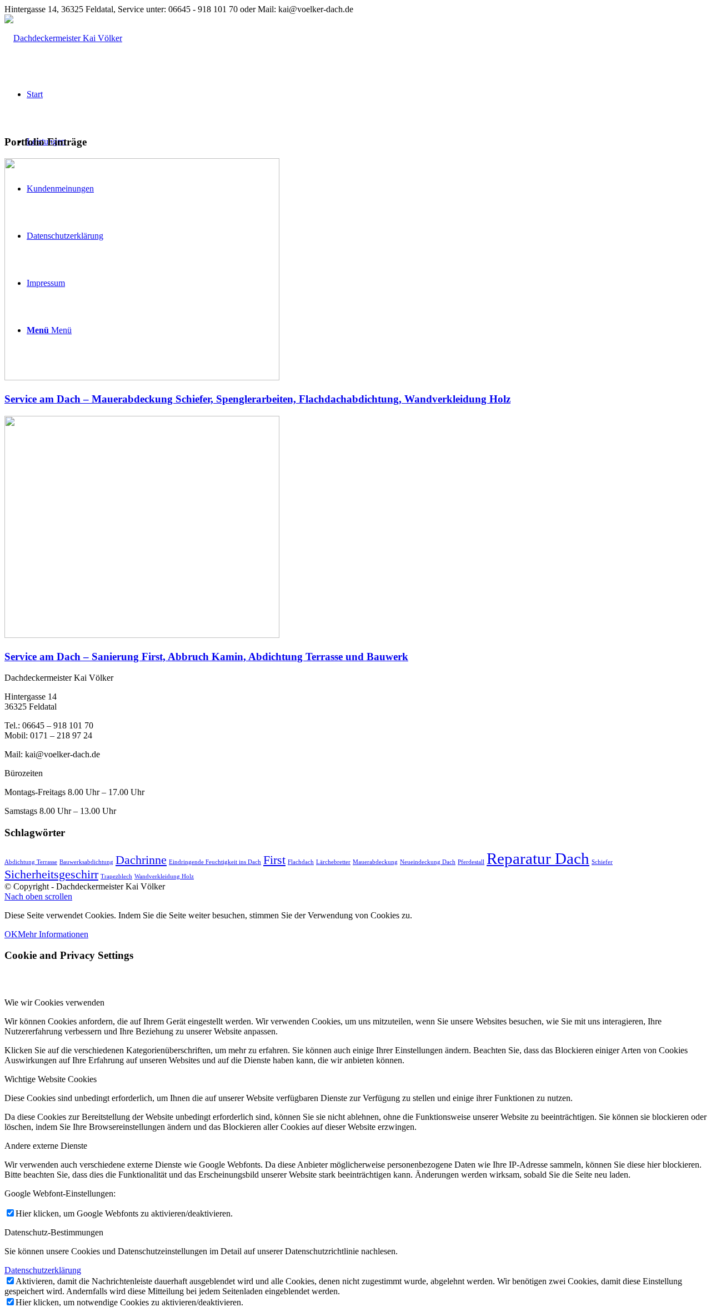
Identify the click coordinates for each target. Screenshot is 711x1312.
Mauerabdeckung (375, 862)
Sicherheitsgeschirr (51, 874)
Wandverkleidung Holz (164, 876)
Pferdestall (471, 862)
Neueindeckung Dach (427, 862)
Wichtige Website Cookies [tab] (50, 1079)
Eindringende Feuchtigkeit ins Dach (215, 862)
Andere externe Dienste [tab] (45, 1145)
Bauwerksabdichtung (86, 862)
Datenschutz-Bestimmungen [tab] (53, 1232)
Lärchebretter (333, 862)
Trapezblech (116, 876)
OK (11, 934)
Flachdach (301, 862)
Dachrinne (141, 860)
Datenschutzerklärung (42, 1270)
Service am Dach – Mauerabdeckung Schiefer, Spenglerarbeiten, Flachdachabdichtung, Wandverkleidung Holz (257, 399)
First (274, 860)
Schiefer (602, 862)
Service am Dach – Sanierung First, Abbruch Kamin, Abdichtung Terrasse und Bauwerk (206, 656)
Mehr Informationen (53, 934)
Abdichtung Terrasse (30, 862)
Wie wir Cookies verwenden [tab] (54, 1002)
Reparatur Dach (538, 858)
